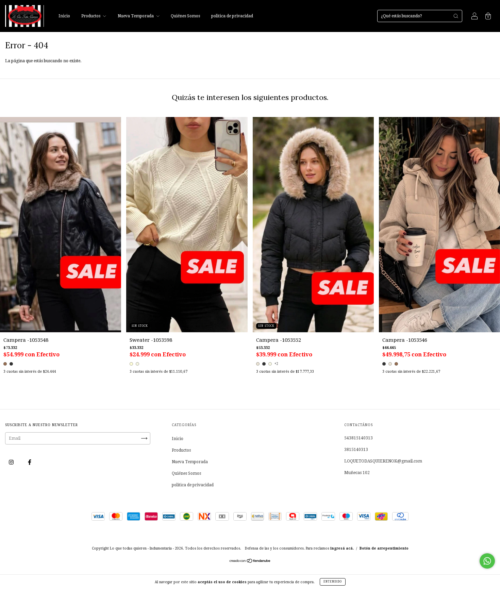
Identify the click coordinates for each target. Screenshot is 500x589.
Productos (91, 16)
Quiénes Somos (185, 16)
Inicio (64, 16)
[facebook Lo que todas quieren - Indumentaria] (29, 462)
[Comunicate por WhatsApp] (487, 561)
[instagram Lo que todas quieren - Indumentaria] (11, 462)
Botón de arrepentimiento (384, 548)
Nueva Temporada (136, 16)
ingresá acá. (342, 548)
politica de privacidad (232, 16)
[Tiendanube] (250, 561)
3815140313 (356, 449)
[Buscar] (456, 16)
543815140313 (358, 438)
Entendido (332, 581)
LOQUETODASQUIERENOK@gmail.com (383, 461)
